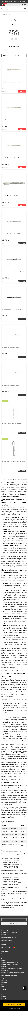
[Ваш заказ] (19, 9)
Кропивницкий (5, 907)
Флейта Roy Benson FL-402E (9, 834)
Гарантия (3, 960)
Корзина (3, 984)
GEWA (21, 893)
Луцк (25, 905)
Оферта (3, 966)
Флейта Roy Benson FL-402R (10, 831)
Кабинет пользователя (9, 976)
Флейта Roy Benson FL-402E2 (10, 828)
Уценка (7, 992)
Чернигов (23, 904)
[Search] (2, 9)
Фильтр (5, 55)
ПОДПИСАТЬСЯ (14, 923)
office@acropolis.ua (6, 940)
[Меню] (7, 9)
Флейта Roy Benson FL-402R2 (10, 841)
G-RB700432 (5, 395)
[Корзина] (25, 9)
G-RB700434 (5, 357)
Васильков (10, 904)
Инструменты (6, 14)
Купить (22, 91)
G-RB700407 (5, 129)
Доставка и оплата (6, 958)
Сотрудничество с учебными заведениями (12, 972)
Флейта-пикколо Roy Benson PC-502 (12, 864)
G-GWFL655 (4, 470)
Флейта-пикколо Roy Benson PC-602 (12, 877)
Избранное (4, 982)
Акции (3, 992)
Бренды (3, 998)
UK (2, 944)
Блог (21, 5)
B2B (25, 5)
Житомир (8, 905)
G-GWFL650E (5, 433)
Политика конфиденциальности (9, 964)
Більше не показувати (14, 1008)
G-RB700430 (5, 319)
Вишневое (15, 905)
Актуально (4, 990)
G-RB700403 (5, 167)
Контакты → (5, 930)
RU (5, 944)
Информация (5, 951)
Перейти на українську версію (14, 1004)
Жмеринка (17, 904)
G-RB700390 (5, 205)
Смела (3, 905)
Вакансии (4, 996)
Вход (2, 978)
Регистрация (4, 980)
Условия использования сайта (9, 962)
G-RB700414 (5, 243)
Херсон (12, 907)
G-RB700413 (5, 91)
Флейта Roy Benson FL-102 (9, 838)
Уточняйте (21, 243)
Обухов (21, 905)
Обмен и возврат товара (8, 956)
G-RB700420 (5, 281)
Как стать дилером (6, 953)
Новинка (5, 401)
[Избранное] (22, 9)
